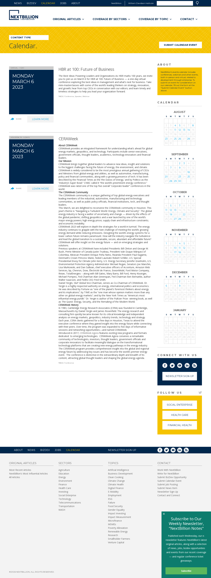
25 (175, 138)
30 (179, 181)
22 (184, 214)
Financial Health (182, 427)
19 (171, 214)
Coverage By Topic (153, 19)
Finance (63, 484)
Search (197, 3)
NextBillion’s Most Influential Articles (28, 473)
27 (175, 218)
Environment (65, 480)
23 (166, 138)
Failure (111, 502)
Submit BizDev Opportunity (171, 477)
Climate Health (116, 484)
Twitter (174, 364)
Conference (69, 96)
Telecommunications (70, 502)
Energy (62, 477)
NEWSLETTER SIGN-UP (122, 450)
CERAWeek (68, 138)
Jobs (63, 3)
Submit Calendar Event (180, 44)
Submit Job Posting (167, 484)
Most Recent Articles (20, 469)
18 (188, 172)
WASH (62, 509)
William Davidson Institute (140, 3)
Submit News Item (167, 488)
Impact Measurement (119, 517)
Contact (187, 19)
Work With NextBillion (169, 469)
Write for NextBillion (168, 473)
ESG (110, 498)
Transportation (67, 506)
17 (175, 252)
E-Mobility (113, 491)
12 (180, 129)
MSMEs (112, 524)
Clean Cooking (115, 477)
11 (175, 129)
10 (175, 247)
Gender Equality (116, 509)
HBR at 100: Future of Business (86, 69)
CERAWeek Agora (89, 333)
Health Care (184, 416)
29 (175, 181)
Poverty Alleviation (118, 527)
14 (188, 129)
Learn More (43, 120)
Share (19, 119)
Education (64, 473)
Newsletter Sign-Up (180, 376)
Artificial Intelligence (118, 469)
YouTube (175, 451)
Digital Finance (116, 488)
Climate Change (116, 480)
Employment (114, 495)
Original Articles (67, 19)
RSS (188, 451)
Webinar (86, 96)
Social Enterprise (182, 406)
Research (113, 535)
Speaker (78, 96)
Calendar (48, 3)
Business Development (120, 473)
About (75, 3)
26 (179, 138)
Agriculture (64, 469)
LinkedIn (189, 364)
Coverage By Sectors (110, 19)
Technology (65, 498)
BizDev (31, 3)
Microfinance (115, 520)
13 (184, 129)
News (18, 3)
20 (166, 176)
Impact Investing (117, 513)
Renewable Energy (118, 531)
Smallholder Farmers (119, 538)
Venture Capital (116, 542)
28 (188, 138)
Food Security (115, 506)
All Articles (14, 477)
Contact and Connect (168, 495)
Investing (63, 491)
